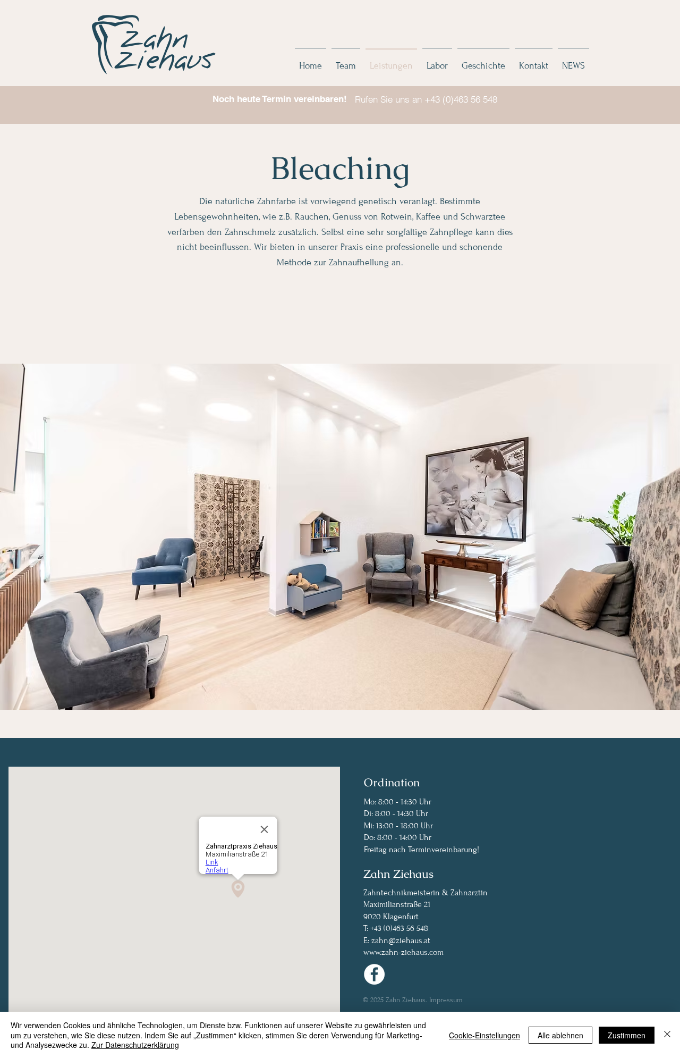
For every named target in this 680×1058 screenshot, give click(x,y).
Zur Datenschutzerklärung (135, 1044)
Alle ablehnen (560, 1035)
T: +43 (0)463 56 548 (395, 928)
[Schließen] (667, 1034)
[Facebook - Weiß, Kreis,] (374, 974)
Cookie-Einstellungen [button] (484, 1035)
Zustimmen (626, 1035)
